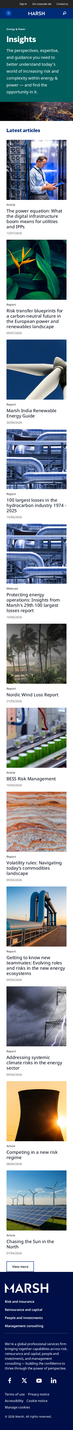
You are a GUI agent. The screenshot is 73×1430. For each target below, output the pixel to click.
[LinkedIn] (53, 1380)
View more (20, 1266)
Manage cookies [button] (17, 1407)
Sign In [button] (23, 4)
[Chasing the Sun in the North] (36, 1200)
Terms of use (15, 1394)
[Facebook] (10, 1380)
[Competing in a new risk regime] (36, 1111)
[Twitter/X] (24, 1380)
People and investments (24, 1318)
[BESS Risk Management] (36, 738)
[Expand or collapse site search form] (64, 13)
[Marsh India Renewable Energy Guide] (36, 370)
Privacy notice (38, 1394)
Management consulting (24, 1326)
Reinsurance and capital (23, 1309)
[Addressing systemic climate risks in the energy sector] (36, 1016)
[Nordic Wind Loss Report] (36, 654)
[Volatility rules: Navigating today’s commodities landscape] (36, 822)
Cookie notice (37, 1401)
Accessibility (14, 1401)
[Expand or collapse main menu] (8, 13)
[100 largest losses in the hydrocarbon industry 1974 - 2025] (36, 459)
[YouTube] (39, 1380)
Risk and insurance (19, 1301)
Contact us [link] (62, 4)
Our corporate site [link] (41, 4)
